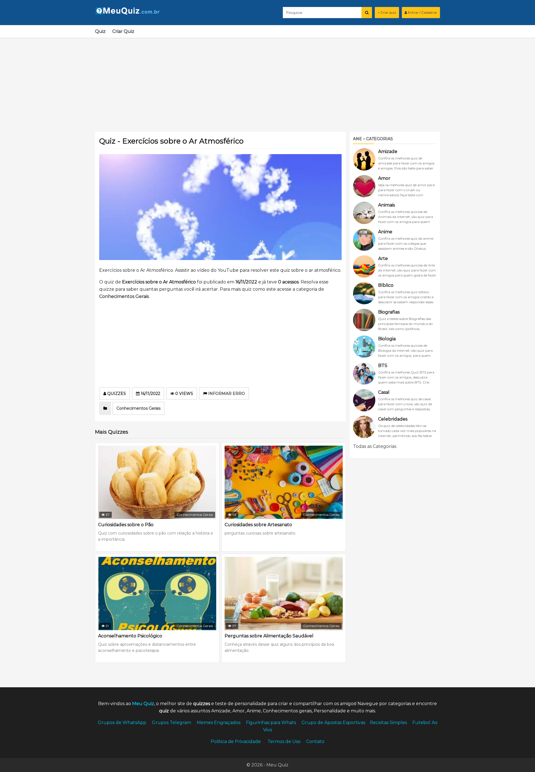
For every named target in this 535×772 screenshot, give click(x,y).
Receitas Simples (388, 722)
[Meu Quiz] (130, 13)
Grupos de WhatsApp (122, 722)
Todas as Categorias (374, 446)
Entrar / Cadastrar (422, 12)
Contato (315, 741)
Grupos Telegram (171, 722)
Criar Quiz (123, 31)
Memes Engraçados (218, 722)
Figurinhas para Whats (271, 722)
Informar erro (226, 393)
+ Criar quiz (387, 12)
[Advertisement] (267, 82)
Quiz (100, 31)
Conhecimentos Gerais (124, 296)
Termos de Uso (284, 741)
